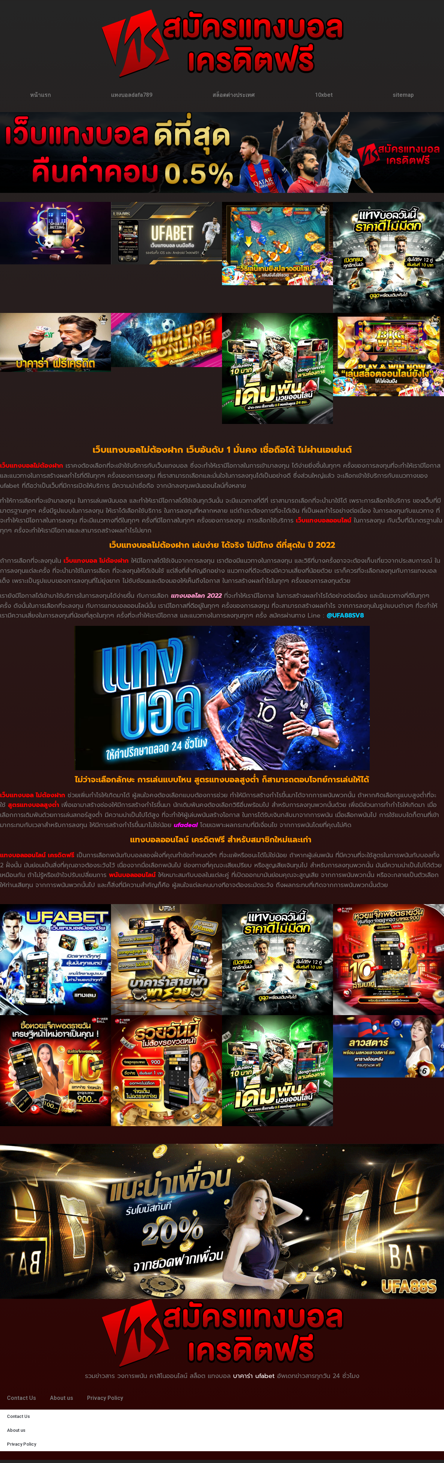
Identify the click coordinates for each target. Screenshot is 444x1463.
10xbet (324, 95)
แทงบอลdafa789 (131, 95)
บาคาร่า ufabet (254, 1376)
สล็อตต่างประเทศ (234, 95)
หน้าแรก (40, 95)
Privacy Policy (105, 1398)
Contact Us (21, 1398)
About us (61, 1398)
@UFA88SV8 (345, 615)
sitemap (403, 95)
